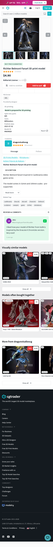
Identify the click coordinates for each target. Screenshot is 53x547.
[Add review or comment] (48, 212)
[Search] (49, 14)
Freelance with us (8, 470)
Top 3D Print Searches (10, 478)
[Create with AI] (25, 8)
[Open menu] (3, 8)
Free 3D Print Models (10, 448)
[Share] (43, 91)
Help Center (6, 422)
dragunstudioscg (20, 142)
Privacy (22, 528)
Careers (5, 418)
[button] (45, 14)
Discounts (6, 453)
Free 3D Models (8, 444)
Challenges (6, 491)
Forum (4, 496)
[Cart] (30, 8)
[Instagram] (14, 536)
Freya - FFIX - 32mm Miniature (12, 329)
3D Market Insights (9, 466)
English (31, 528)
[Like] (10, 91)
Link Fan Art (7, 376)
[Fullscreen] (5, 21)
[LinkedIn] (3, 536)
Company (5, 409)
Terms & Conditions (9, 528)
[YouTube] (9, 536)
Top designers (7, 487)
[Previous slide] (5, 35)
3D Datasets (6, 436)
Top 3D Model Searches (11, 474)
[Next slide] (48, 35)
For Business (7, 431)
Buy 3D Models (7, 427)
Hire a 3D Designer (9, 440)
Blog (4, 414)
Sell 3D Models (7, 457)
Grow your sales (8, 461)
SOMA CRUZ (7, 282)
